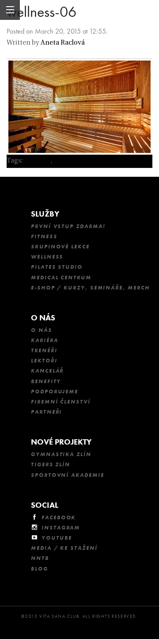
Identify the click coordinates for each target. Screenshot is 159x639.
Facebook (59, 517)
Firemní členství (61, 401)
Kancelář (47, 370)
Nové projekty (61, 442)
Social (44, 505)
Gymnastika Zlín (61, 454)
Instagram (61, 527)
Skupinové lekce (60, 246)
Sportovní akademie (67, 475)
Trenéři (44, 350)
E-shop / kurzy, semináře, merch (90, 287)
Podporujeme (54, 391)
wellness (37, 161)
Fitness (44, 236)
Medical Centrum (61, 277)
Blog (39, 568)
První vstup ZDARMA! (68, 226)
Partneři (46, 411)
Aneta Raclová (63, 43)
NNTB (40, 558)
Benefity (46, 381)
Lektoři (44, 360)
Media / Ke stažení (64, 548)
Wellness (47, 256)
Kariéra (44, 340)
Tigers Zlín (50, 464)
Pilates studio (57, 266)
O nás (43, 317)
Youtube (57, 537)
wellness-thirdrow (82, 161)
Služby (45, 214)
